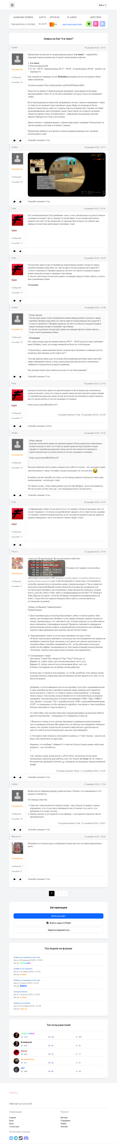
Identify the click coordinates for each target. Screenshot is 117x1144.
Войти (101, 5)
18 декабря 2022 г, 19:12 (95, 48)
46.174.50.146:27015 (72, 24)
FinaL (47, 140)
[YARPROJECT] (13, 1094)
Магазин (64, 1118)
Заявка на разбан (22, 1003)
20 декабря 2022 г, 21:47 (95, 502)
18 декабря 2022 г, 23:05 (95, 258)
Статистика (14, 1127)
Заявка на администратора (27, 957)
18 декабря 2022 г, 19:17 (95, 147)
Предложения (20, 991)
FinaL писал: (35, 315)
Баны (11, 1121)
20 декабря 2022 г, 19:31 (95, 433)
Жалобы (64, 1127)
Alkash (23, 986)
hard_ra (23, 1009)
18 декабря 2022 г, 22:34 (95, 209)
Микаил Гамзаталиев (21, 836)
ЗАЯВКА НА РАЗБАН (23, 969)
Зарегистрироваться (58, 930)
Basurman (25, 963)
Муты (11, 1124)
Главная (12, 1118)
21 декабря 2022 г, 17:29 (95, 784)
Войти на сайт (59, 916)
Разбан (63, 1124)
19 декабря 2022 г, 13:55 (95, 308)
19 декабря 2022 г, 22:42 (95, 384)
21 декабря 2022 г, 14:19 (95, 552)
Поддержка (65, 1121)
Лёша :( (15, 551)
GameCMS (27, 1103)
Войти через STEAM (60, 923)
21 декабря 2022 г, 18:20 (95, 837)
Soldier (15, 47)
